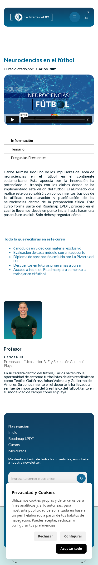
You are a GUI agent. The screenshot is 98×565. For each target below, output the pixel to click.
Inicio (12, 432)
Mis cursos (17, 451)
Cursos (14, 445)
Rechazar (45, 536)
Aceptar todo (71, 548)
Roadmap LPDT (21, 438)
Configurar (73, 536)
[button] (74, 17)
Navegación (18, 426)
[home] (31, 17)
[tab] (49, 141)
